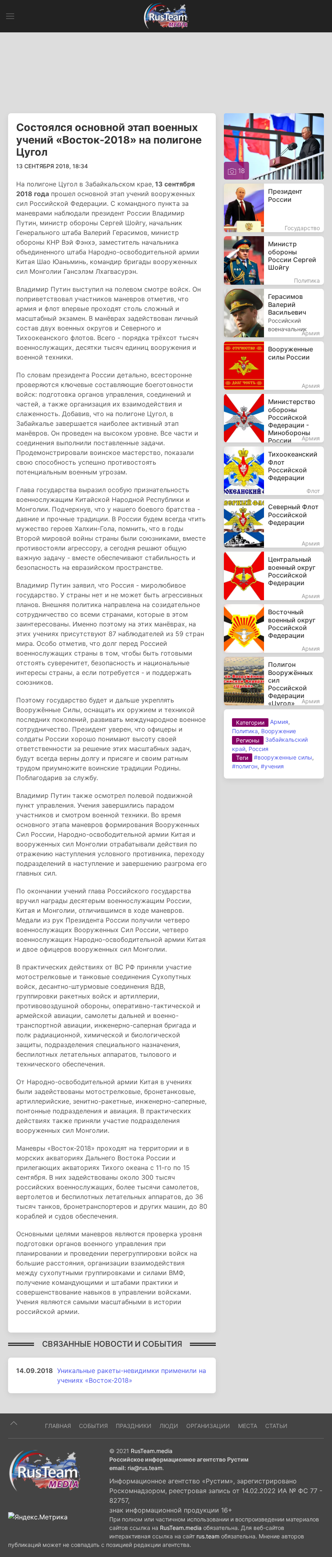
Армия (279, 721)
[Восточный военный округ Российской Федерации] (274, 628)
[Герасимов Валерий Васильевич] (274, 313)
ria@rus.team (145, 1467)
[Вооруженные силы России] (274, 365)
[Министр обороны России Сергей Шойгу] (274, 260)
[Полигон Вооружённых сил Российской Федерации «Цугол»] (274, 681)
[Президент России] (274, 208)
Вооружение (278, 731)
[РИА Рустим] (44, 1470)
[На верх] (13, 1423)
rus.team (207, 1536)
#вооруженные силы (283, 757)
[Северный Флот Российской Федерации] (274, 523)
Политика (245, 731)
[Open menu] (10, 16)
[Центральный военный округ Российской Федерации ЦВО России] (274, 576)
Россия (258, 748)
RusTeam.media (151, 1450)
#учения (272, 766)
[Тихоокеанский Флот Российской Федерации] (274, 470)
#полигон (245, 766)
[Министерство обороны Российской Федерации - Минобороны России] (274, 418)
